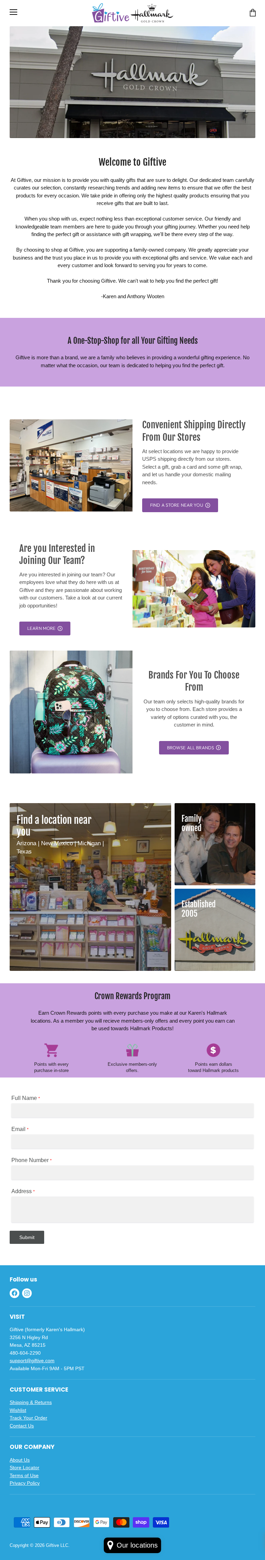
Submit (27, 1237)
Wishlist (18, 1410)
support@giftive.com (32, 1360)
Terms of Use (24, 1475)
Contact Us (22, 1426)
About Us (20, 1460)
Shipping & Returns (31, 1402)
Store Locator (24, 1467)
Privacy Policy (25, 1483)
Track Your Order (28, 1418)
